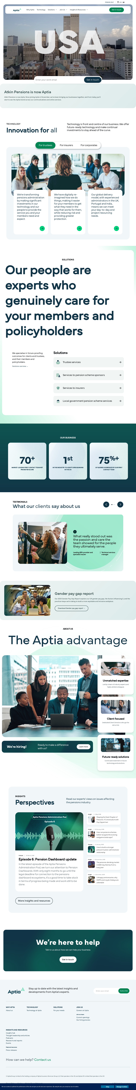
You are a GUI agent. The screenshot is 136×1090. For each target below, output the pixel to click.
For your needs (58, 1010)
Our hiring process (83, 1020)
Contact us (42, 1059)
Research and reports (14, 1040)
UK (123, 2)
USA (120, 2)
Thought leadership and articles (18, 1035)
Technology (41, 10)
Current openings (82, 1017)
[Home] (17, 9)
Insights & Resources (78, 10)
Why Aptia (30, 10)
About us (9, 1010)
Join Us (62, 10)
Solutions (51, 10)
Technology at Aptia (34, 1010)
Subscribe (124, 991)
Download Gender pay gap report (71, 608)
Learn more (83, 747)
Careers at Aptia (82, 1010)
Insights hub (10, 1033)
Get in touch (116, 10)
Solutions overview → (20, 366)
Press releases (11, 1050)
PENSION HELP (109, 2)
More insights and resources (34, 901)
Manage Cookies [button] (122, 1087)
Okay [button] (107, 1087)
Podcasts (9, 1038)
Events (8, 1043)
